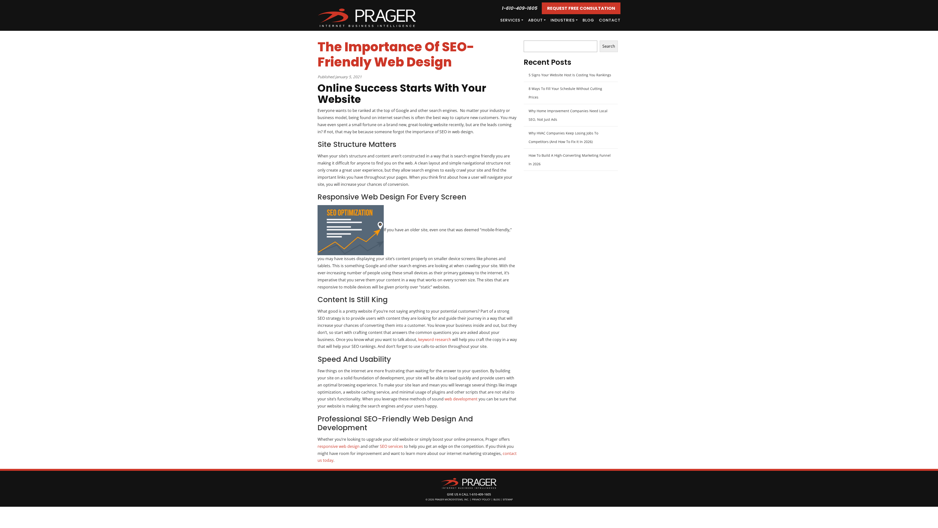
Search (608, 46)
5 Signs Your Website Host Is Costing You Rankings (570, 75)
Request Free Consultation (581, 8)
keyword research (434, 339)
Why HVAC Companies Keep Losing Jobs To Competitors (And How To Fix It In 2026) (563, 137)
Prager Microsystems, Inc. (452, 499)
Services (510, 20)
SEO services (391, 446)
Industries (563, 20)
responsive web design (339, 446)
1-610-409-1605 (519, 8)
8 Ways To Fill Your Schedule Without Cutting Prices (565, 92)
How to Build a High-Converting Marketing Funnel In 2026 (570, 159)
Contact (609, 20)
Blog (588, 20)
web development (461, 399)
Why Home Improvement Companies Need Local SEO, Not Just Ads (568, 115)
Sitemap (508, 499)
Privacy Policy (481, 499)
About (535, 20)
